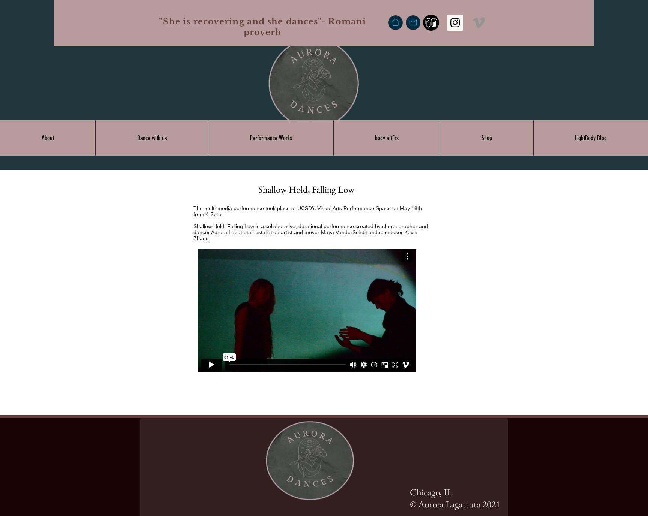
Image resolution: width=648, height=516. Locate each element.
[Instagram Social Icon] (455, 23)
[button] (47, 138)
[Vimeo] (479, 23)
